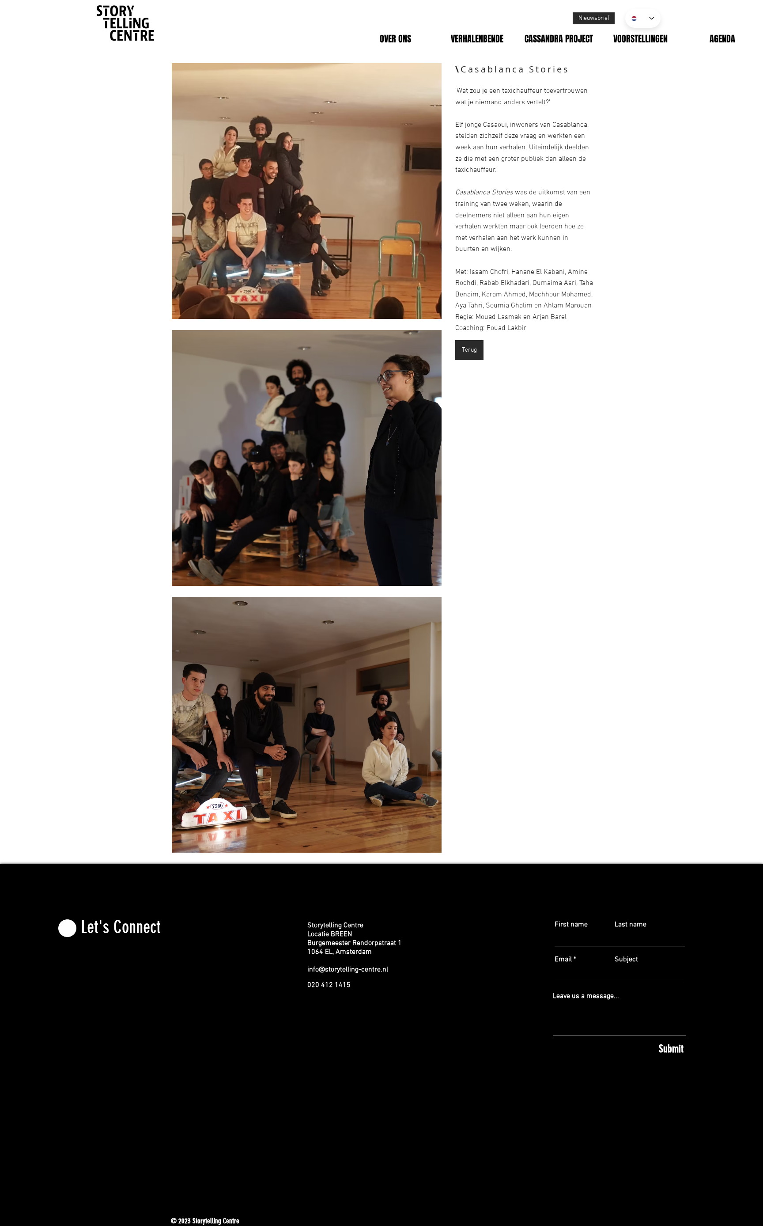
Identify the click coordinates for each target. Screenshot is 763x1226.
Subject (626, 959)
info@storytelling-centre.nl (347, 969)
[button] (307, 191)
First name (571, 924)
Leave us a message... (586, 996)
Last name (630, 924)
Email (563, 959)
